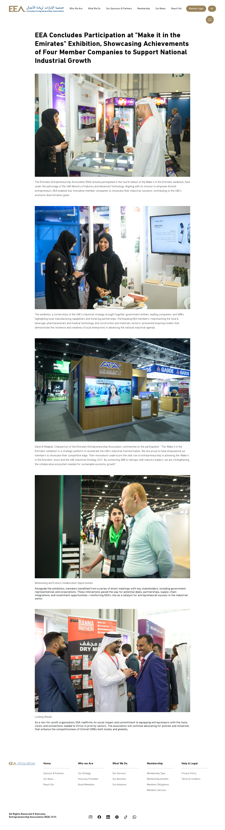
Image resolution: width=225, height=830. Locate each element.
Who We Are (76, 8)
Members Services (156, 790)
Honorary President (88, 779)
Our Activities (119, 779)
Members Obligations (158, 784)
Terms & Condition (191, 779)
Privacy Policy (189, 773)
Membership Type (156, 773)
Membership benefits (158, 779)
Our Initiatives (119, 784)
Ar (212, 8)
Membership (143, 8)
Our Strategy (84, 773)
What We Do (94, 8)
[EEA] (36, 9)
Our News (161, 8)
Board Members (86, 784)
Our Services (119, 773)
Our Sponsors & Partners (119, 8)
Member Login (196, 8)
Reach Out (176, 8)
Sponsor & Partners (53, 773)
